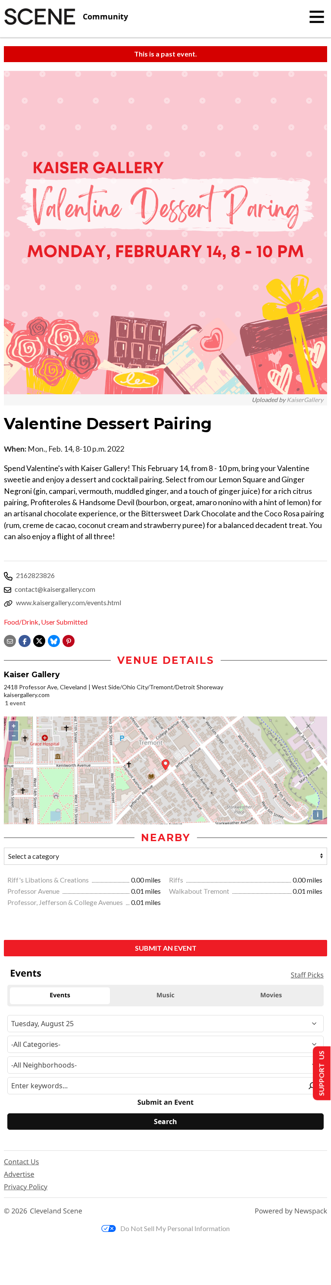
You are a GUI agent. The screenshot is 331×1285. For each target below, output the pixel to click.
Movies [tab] (271, 995)
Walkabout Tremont (200, 891)
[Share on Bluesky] (54, 640)
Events (25, 973)
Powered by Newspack (291, 1211)
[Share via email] (10, 640)
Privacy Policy (25, 1186)
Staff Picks (307, 975)
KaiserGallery (305, 399)
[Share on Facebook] (25, 640)
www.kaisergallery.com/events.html (68, 602)
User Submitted (64, 622)
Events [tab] (60, 995)
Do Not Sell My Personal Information (175, 1228)
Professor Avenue (34, 891)
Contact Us (21, 1161)
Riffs (176, 880)
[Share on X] (39, 640)
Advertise (19, 1174)
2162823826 (35, 575)
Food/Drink (21, 622)
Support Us (321, 1073)
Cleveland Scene (56, 1211)
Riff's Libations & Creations (48, 880)
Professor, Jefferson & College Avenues (65, 902)
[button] (68, 640)
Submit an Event (166, 948)
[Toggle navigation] (317, 16)
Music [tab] (165, 995)
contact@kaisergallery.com (55, 589)
